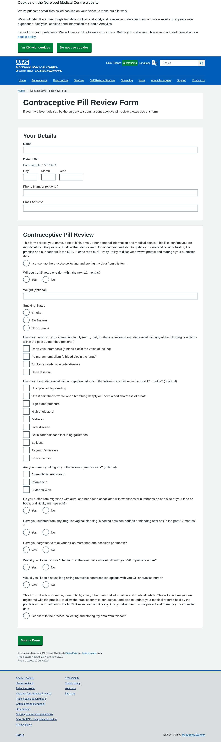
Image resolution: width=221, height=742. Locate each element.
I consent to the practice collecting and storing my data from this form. (79, 263)
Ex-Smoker (39, 320)
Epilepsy (38, 442)
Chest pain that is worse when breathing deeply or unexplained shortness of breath (89, 396)
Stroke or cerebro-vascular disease (56, 364)
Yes (34, 279)
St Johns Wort (41, 489)
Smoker (37, 312)
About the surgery (161, 80)
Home (22, 80)
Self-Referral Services (102, 80)
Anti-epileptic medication (48, 474)
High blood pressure (46, 403)
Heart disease (41, 372)
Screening (127, 80)
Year (62, 171)
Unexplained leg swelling (49, 388)
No (53, 279)
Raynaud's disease (45, 450)
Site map (70, 693)
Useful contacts (24, 683)
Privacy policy (24, 724)
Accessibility (72, 678)
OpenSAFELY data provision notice (36, 719)
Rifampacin (39, 482)
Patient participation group (31, 698)
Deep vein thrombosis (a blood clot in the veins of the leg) (71, 348)
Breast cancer (41, 458)
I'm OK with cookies (35, 47)
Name (27, 143)
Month (45, 171)
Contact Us (198, 80)
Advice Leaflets (24, 678)
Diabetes (38, 419)
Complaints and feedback (30, 704)
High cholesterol (43, 411)
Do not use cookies (74, 47)
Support (181, 80)
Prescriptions (60, 80)
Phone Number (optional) (40, 186)
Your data (70, 688)
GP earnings (23, 709)
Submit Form (30, 640)
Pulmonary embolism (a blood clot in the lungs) (64, 356)
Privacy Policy (71, 653)
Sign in (20, 735)
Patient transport (25, 688)
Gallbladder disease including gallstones (60, 434)
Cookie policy (72, 683)
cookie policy (27, 36)
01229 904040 (54, 71)
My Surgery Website (193, 735)
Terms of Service (89, 653)
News (142, 80)
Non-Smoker (40, 328)
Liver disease (41, 427)
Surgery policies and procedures (34, 714)
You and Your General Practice (33, 693)
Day (26, 171)
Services (79, 80)
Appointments (39, 80)
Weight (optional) (35, 290)
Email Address (33, 202)
